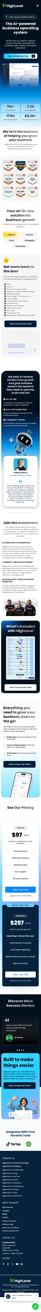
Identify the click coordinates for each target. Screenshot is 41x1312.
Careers (5, 1211)
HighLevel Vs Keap (10, 1173)
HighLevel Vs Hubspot (11, 1166)
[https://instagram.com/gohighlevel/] (8, 1264)
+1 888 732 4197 (16, 1253)
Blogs (4, 1214)
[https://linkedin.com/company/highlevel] (21, 1264)
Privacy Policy (7, 1290)
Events (5, 1217)
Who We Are (7, 1207)
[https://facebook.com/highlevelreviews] (3, 1264)
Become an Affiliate (10, 1227)
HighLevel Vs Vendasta (12, 1183)
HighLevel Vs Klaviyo (10, 1189)
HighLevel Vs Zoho (9, 1192)
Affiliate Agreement (10, 1231)
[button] (37, 5)
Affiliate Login (8, 1224)
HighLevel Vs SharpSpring (12, 1186)
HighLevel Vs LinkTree (11, 1176)
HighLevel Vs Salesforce (12, 1196)
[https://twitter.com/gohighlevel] (12, 1264)
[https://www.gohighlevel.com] (20, 1280)
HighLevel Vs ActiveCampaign (15, 1163)
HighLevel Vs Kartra (10, 1179)
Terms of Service (21, 1290)
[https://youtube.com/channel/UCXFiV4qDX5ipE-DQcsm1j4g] (17, 1264)
